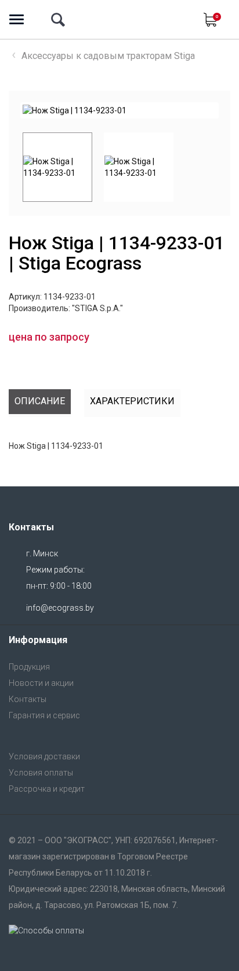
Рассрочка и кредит (47, 788)
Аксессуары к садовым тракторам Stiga (108, 55)
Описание (40, 401)
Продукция (29, 666)
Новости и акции (41, 683)
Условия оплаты (41, 772)
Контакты (27, 699)
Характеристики (132, 401)
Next (199, 110)
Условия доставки (44, 756)
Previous (14, 167)
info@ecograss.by (60, 607)
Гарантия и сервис (44, 715)
